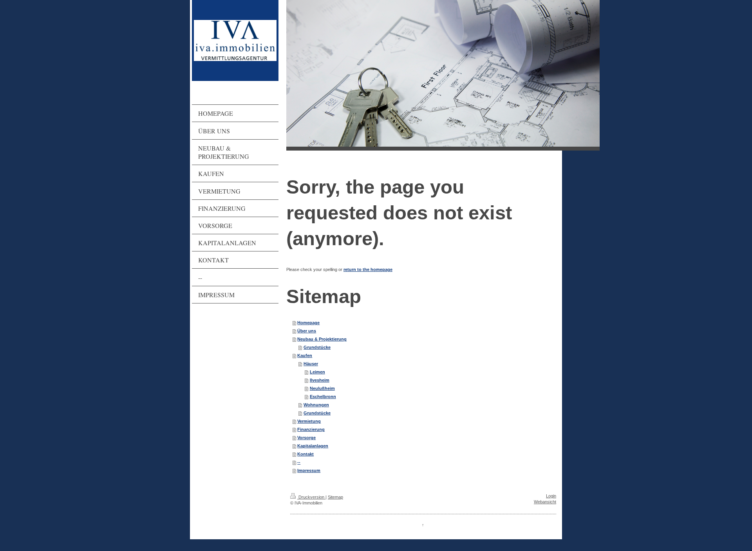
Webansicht (545, 501)
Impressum (308, 470)
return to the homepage (367, 269)
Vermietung (309, 421)
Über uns (306, 330)
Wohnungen (316, 404)
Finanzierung (311, 429)
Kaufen (304, 355)
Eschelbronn (323, 396)
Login (551, 496)
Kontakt (305, 454)
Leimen (317, 372)
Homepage (308, 322)
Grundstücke (317, 347)
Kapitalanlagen (312, 445)
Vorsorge (306, 437)
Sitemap (335, 497)
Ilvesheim (319, 380)
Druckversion (311, 497)
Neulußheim (322, 388)
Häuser (311, 363)
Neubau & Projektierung (322, 339)
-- (298, 462)
